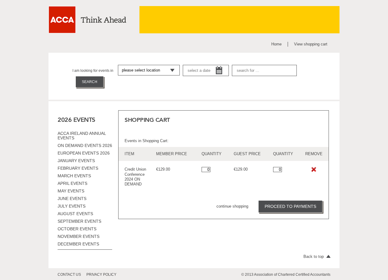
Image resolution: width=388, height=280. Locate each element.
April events (72, 183)
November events (78, 236)
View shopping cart (310, 44)
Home (276, 44)
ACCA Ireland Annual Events (82, 135)
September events (79, 221)
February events (78, 168)
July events (71, 206)
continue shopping (232, 206)
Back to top (314, 256)
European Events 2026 (84, 153)
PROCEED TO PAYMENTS (290, 206)
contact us (69, 274)
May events (71, 190)
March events (74, 175)
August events (75, 213)
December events (78, 244)
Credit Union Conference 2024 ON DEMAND (135, 176)
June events (72, 198)
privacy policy (101, 274)
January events (76, 160)
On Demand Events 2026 (85, 145)
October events (77, 228)
